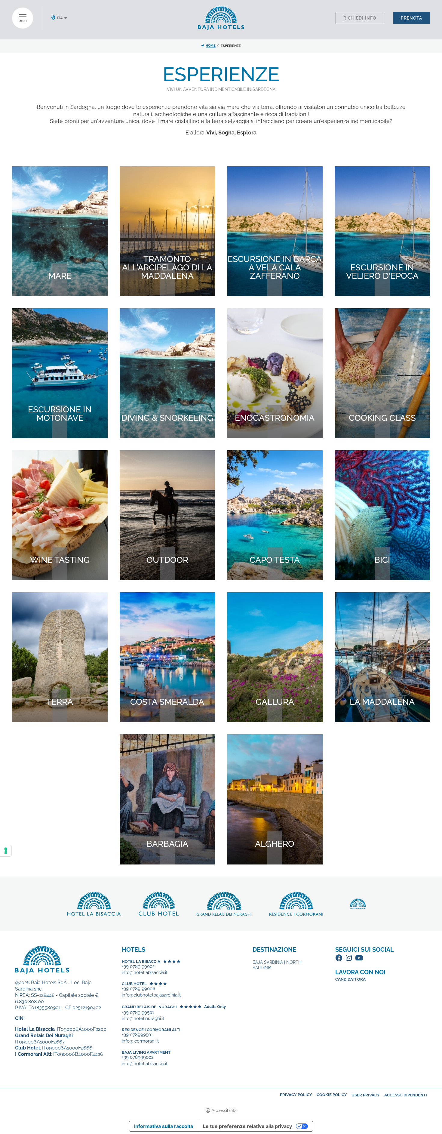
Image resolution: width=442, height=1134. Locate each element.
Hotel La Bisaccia (141, 961)
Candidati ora (350, 979)
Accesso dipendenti (405, 1095)
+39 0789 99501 (138, 1012)
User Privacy (365, 1095)
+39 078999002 (138, 1057)
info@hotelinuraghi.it (143, 1018)
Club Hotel (134, 983)
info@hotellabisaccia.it (144, 972)
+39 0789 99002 (138, 966)
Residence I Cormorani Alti (151, 1030)
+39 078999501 (137, 1035)
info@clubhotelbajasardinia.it (151, 995)
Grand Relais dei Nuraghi (149, 1007)
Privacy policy (296, 1094)
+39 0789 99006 (138, 989)
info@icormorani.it (140, 1041)
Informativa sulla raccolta (163, 1126)
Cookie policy (332, 1094)
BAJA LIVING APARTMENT (146, 1052)
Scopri (60, 290)
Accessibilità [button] (224, 1110)
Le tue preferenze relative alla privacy (247, 1126)
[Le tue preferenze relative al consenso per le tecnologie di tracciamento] (5, 850)
